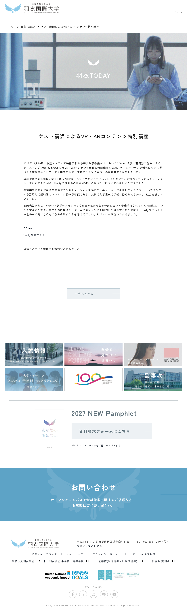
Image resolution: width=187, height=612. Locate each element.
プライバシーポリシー (107, 554)
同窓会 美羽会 (161, 561)
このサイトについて (44, 554)
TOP (12, 26)
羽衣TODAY (28, 26)
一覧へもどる (84, 294)
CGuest (29, 228)
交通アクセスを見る (89, 546)
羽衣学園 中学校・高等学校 (66, 561)
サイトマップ (74, 554)
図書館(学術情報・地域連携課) (117, 561)
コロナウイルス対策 (142, 554)
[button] (178, 8)
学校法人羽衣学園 (23, 561)
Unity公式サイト (34, 235)
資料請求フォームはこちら (104, 431)
